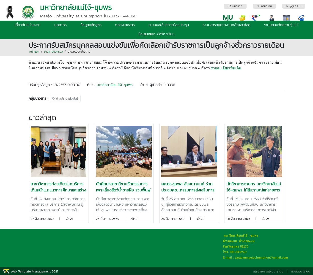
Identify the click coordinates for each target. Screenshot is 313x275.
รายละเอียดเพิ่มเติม (226, 68)
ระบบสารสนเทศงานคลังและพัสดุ (226, 24)
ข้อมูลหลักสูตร (91, 24)
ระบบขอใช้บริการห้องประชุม (168, 24)
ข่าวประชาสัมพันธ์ (66, 98)
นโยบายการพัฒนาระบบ (268, 271)
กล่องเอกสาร (125, 24)
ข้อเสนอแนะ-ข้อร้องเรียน (156, 34)
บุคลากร (60, 24)
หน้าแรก (34, 51)
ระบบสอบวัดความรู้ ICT (281, 24)
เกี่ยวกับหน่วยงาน (27, 24)
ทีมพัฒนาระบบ (300, 271)
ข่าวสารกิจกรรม (53, 51)
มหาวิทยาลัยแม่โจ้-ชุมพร (115, 84)
